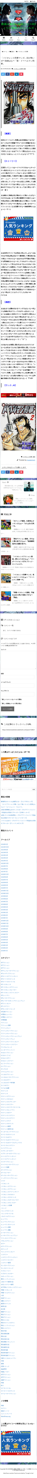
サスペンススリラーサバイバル (10, 1107)
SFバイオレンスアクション (9, 987)
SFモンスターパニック (8, 1009)
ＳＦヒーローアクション (8, 1393)
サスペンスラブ (6, 1121)
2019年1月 (4, 918)
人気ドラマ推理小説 (7, 1282)
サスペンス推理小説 (7, 1129)
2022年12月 (4, 863)
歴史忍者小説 (5, 1339)
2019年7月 (4, 901)
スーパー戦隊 (5, 1167)
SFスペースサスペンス (8, 979)
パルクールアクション (8, 1216)
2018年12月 (4, 920)
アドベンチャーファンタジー (10, 1041)
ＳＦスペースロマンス (8, 1391)
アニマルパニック (6, 1047)
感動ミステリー (6, 1301)
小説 (2, 1295)
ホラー (3, 1243)
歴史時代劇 (4, 1350)
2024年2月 (4, 844)
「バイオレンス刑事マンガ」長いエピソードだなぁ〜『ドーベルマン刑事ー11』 (23, 577)
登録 (2, 1405)
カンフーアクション (7, 1063)
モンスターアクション (8, 1265)
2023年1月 (4, 860)
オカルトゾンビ (6, 1055)
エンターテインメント (8, 1050)
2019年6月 (4, 904)
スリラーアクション (7, 1162)
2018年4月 (4, 942)
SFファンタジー (6, 1003)
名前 (2, 673)
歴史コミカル (5, 1320)
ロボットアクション (7, 1276)
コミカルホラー (6, 1080)
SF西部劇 (4, 1020)
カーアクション (6, 1066)
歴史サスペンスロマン (8, 1322)
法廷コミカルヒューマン (8, 1358)
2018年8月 (4, 931)
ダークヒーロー (6, 1172)
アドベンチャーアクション (9, 1031)
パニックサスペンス (7, 1211)
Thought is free (29, 1473)
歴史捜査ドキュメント (8, 1342)
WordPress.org (5, 1416)
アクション (4, 1022)
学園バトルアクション (8, 1292)
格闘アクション (6, 1312)
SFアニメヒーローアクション (10, 971)
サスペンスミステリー (8, 1115)
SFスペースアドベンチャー (9, 976)
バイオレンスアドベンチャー (10, 1192)
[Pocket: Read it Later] (21, 74)
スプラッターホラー (7, 1151)
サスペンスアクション (8, 1096)
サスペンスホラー (6, 1112)
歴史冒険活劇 (5, 1333)
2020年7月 (4, 880)
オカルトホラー (6, 1058)
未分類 (3, 1309)
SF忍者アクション (6, 1011)
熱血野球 (4, 1369)
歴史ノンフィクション (8, 1325)
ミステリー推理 (6, 1262)
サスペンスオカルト (7, 1099)
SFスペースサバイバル (8, 981)
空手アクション (6, 1374)
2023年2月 (4, 858)
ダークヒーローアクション (9, 1175)
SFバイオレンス (6, 984)
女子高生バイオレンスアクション (11, 1287)
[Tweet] (3, 74)
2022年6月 (4, 869)
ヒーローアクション (7, 1232)
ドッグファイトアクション (9, 1178)
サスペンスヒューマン (8, 1110)
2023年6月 (4, 850)
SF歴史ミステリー (6, 1017)
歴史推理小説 (5, 1344)
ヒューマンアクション (8, 1222)
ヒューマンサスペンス (8, 1224)
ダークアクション (6, 1170)
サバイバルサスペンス (8, 1134)
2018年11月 (4, 923)
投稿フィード (5, 1411)
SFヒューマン (5, 995)
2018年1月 (4, 950)
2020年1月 (4, 888)
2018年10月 (5, 926)
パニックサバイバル (7, 1213)
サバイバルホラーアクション (10, 1140)
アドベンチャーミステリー (9, 1044)
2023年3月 (4, 855)
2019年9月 (4, 896)
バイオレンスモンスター (8, 1202)
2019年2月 (4, 915)
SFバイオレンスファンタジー (10, 992)
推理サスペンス (6, 1303)
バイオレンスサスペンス (8, 1197)
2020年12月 (5, 874)
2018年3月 (4, 945)
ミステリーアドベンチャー (9, 1257)
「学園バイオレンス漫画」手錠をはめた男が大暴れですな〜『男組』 (23, 594)
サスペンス (4, 1091)
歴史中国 (4, 1331)
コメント (3, 649)
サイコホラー (5, 1085)
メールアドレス (6, 682)
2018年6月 (4, 937)
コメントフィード (6, 1413)
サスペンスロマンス (7, 1123)
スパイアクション (6, 1148)
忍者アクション (6, 1298)
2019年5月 (4, 907)
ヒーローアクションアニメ (9, 1235)
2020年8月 (4, 877)
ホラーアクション (6, 1246)
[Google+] (12, 74)
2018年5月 (4, 940)
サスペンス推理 (6, 1126)
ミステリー (4, 1254)
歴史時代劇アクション (8, 1352)
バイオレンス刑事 (18, 68)
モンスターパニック (7, 1268)
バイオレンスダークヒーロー (10, 1200)
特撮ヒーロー (5, 1372)
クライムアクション (7, 1071)
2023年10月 (5, 847)
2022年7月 (4, 866)
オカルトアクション (7, 1052)
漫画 (24, 68)
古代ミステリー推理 (7, 1284)
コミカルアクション (7, 1074)
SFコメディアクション (8, 973)
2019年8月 (4, 899)
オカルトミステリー (7, 1061)
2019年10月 (5, 893)
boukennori (31, 460)
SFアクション (5, 962)
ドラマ (3, 1181)
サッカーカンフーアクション (10, 1131)
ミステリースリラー (7, 1260)
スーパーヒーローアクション (10, 1164)
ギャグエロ (4, 1069)
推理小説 (4, 1306)
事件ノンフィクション (8, 1279)
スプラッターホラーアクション (10, 1153)
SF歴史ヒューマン (6, 1014)
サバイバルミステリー (8, 1145)
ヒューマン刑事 (6, 1227)
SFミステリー (5, 1006)
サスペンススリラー (7, 1104)
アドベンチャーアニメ (8, 1039)
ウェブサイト (5, 691)
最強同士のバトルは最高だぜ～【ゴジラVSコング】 (17, 801)
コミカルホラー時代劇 (8, 1082)
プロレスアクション (7, 1241)
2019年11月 (4, 890)
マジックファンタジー (8, 1252)
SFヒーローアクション (8, 998)
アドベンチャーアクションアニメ (11, 1036)
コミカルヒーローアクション (10, 1077)
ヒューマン (4, 1219)
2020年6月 (4, 882)
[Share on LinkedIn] (17, 74)
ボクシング (4, 1249)
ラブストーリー (6, 1271)
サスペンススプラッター (8, 1101)
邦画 (2, 1382)
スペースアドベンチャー (8, 1156)
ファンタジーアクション (8, 1238)
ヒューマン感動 (6, 1230)
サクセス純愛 (5, 1088)
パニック (4, 1208)
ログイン (4, 1408)
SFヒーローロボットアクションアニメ (13, 1001)
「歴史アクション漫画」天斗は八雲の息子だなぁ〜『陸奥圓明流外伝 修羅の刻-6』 (23, 541)
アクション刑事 (6, 1025)
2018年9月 (4, 929)
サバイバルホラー (6, 1137)
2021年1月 (4, 871)
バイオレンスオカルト (8, 1194)
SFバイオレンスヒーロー (8, 990)
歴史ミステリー (6, 1328)
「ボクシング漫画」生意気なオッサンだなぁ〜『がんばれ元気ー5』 (23, 523)
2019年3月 (4, 912)
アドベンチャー (6, 1028)
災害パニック (5, 1366)
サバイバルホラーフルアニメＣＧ (11, 1142)
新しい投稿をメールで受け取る (12, 703)
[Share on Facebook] (8, 74)
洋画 (2, 1361)
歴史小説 (4, 1336)
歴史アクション (6, 1314)
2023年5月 (4, 852)
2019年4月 (4, 910)
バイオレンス (5, 1183)
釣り (2, 1385)
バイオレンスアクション (8, 1186)
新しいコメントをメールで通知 (12, 699)
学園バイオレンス (6, 1290)
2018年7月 (4, 934)
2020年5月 (4, 885)
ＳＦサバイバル (6, 1388)
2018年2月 (4, 948)
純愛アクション (6, 1380)
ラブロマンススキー (7, 1273)
